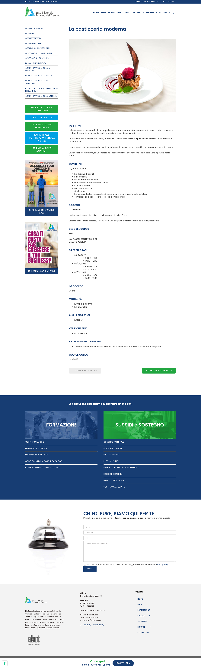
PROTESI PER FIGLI (111, 461)
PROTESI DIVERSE (111, 454)
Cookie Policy (85, 625)
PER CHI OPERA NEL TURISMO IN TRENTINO (41, 2)
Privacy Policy (98, 625)
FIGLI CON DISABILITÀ (113, 474)
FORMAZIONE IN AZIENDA (36, 448)
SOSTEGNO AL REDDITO (114, 486)
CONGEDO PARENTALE (114, 442)
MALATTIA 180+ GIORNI (114, 480)
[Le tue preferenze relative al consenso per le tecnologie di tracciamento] (4, 663)
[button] (173, 12)
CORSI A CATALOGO (34, 442)
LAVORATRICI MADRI (113, 448)
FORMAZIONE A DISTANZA (36, 454)
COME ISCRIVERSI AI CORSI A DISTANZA (43, 467)
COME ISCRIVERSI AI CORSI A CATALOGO (43, 461)
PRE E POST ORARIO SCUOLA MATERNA (121, 467)
